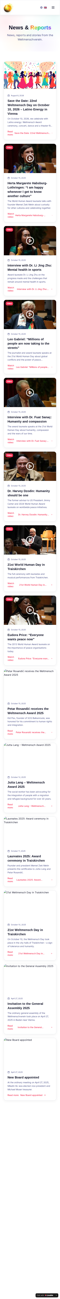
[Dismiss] (56, 1295)
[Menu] (53, 7)
